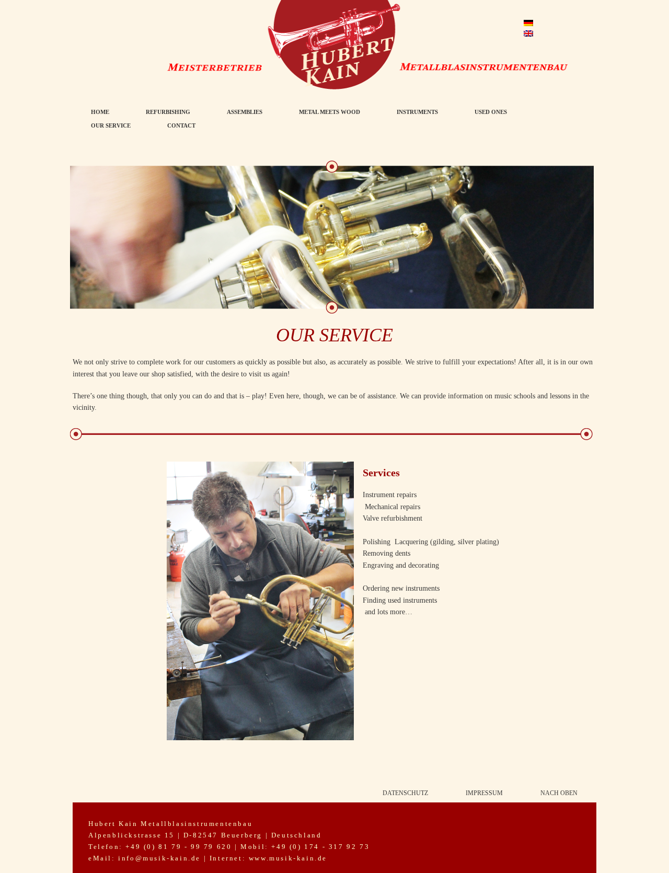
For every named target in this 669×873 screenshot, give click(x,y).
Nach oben (559, 793)
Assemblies (244, 112)
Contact (181, 125)
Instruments (417, 112)
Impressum (484, 793)
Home (100, 112)
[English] (528, 33)
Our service (111, 125)
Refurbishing (168, 112)
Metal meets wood (329, 112)
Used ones (491, 112)
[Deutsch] (528, 23)
